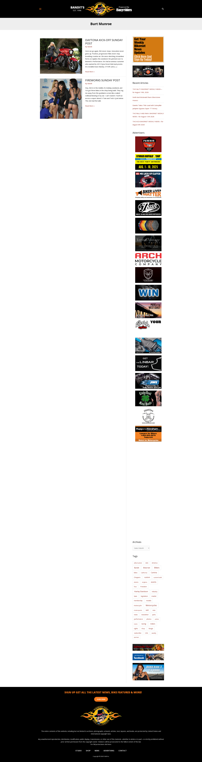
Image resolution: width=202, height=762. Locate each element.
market (154, 596)
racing (143, 624)
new (154, 610)
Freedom (143, 587)
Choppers (137, 577)
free (135, 587)
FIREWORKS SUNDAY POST (102, 80)
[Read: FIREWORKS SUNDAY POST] (61, 98)
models (148, 601)
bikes (135, 573)
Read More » (90, 71)
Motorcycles (151, 605)
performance (138, 619)
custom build (158, 577)
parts (154, 615)
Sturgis (151, 628)
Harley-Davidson (141, 591)
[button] (163, 9)
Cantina (154, 572)
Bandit (136, 568)
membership (138, 601)
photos (149, 619)
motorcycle (138, 605)
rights (136, 628)
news (136, 615)
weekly (154, 633)
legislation (144, 596)
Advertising (109, 751)
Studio (78, 751)
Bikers (156, 567)
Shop (143, 628)
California (144, 573)
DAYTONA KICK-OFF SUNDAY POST (104, 41)
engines (144, 582)
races (136, 624)
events (153, 582)
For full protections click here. (101, 744)
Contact (122, 751)
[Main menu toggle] (40, 8)
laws (135, 596)
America (154, 563)
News (97, 751)
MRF (147, 610)
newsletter (145, 615)
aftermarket (138, 563)
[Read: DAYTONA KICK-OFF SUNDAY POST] (61, 56)
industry (154, 592)
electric (136, 582)
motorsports (138, 610)
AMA (146, 563)
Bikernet (146, 568)
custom (147, 577)
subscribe (137, 633)
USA (146, 633)
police (157, 619)
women (136, 637)
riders (152, 624)
